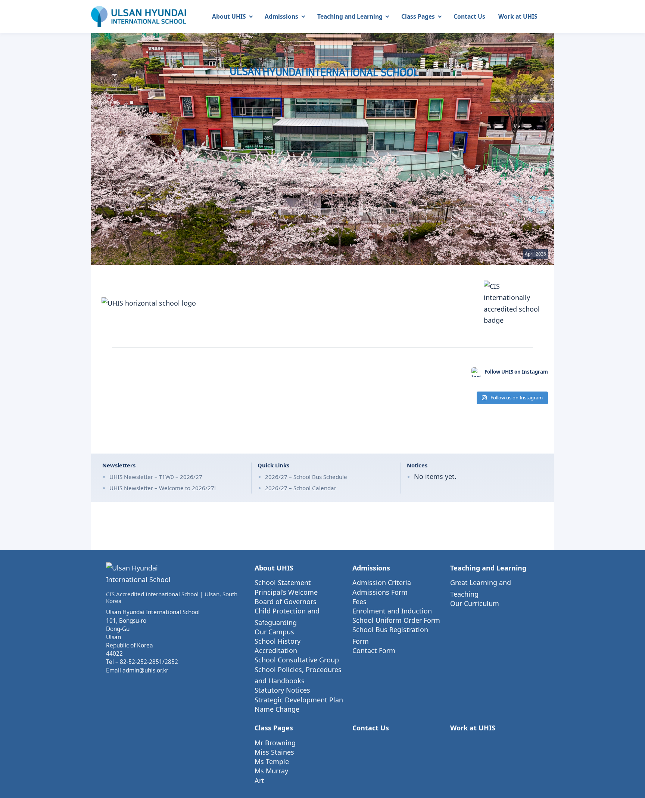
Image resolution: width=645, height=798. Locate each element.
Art (259, 780)
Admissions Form (380, 592)
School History (277, 641)
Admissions (281, 16)
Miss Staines (274, 752)
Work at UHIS (518, 16)
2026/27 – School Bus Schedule (306, 476)
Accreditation (276, 650)
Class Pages (418, 16)
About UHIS (229, 16)
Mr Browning (275, 742)
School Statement (283, 582)
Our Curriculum (474, 603)
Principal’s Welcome (286, 592)
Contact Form (373, 650)
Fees (359, 601)
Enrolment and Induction (392, 610)
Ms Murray (271, 770)
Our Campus (274, 631)
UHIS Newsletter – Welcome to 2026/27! (162, 488)
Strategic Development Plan (299, 699)
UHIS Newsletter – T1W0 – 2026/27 (155, 476)
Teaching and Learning (350, 16)
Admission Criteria (381, 582)
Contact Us (469, 16)
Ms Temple (272, 761)
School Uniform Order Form (396, 620)
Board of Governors (286, 601)
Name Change (277, 709)
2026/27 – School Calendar (300, 488)
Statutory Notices (282, 690)
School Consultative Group (297, 659)
